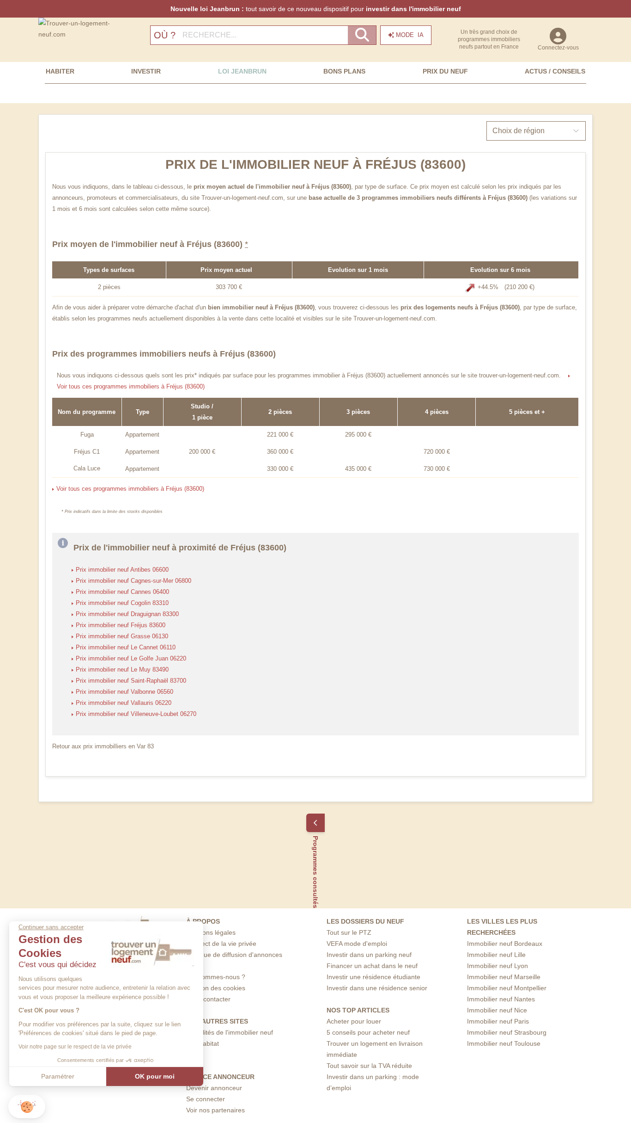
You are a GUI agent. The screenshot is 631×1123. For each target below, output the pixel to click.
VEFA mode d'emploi (357, 943)
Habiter (60, 71)
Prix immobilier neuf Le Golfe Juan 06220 (131, 658)
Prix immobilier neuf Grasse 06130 (122, 636)
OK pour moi (155, 1076)
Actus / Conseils (555, 71)
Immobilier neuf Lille (496, 954)
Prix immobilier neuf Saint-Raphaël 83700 (131, 681)
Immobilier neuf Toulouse (503, 1043)
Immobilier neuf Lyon (497, 965)
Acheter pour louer (354, 1021)
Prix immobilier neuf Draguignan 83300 (127, 614)
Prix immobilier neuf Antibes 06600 (122, 570)
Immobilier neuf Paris (498, 1021)
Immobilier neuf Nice (497, 1010)
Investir (146, 71)
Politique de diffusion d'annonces (234, 954)
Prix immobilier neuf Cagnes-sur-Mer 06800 (133, 581)
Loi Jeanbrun (242, 71)
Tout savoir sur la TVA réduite (369, 1065)
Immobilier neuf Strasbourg (506, 1032)
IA (410, 34)
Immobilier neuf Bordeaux (504, 943)
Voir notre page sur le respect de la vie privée (75, 1046)
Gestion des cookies (215, 988)
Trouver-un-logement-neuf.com (242, 198)
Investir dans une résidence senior (377, 988)
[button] (26, 1106)
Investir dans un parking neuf (369, 954)
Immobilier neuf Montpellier (506, 988)
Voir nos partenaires (215, 1110)
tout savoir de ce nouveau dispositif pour (315, 8)
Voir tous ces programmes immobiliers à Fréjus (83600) (131, 386)
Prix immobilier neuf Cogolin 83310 (122, 603)
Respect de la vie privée (221, 943)
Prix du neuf (445, 71)
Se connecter (205, 1099)
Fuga (87, 435)
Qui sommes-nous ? (215, 977)
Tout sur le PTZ (349, 932)
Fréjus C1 (87, 452)
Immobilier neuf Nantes (501, 999)
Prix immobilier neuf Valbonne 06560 (124, 692)
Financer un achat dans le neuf (372, 965)
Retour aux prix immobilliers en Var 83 (103, 746)
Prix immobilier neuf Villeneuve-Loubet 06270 (136, 714)
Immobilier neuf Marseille (503, 977)
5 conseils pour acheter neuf (368, 1032)
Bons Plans (344, 71)
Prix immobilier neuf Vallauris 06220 (123, 703)
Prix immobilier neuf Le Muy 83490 (122, 669)
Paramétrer (57, 1076)
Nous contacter (208, 999)
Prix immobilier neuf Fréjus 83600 (120, 625)
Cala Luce (86, 468)
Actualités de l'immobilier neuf (229, 1032)
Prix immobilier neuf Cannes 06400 (122, 592)
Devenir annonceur (214, 1088)
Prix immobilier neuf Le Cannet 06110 (126, 647)
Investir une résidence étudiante (373, 977)
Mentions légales (211, 932)
